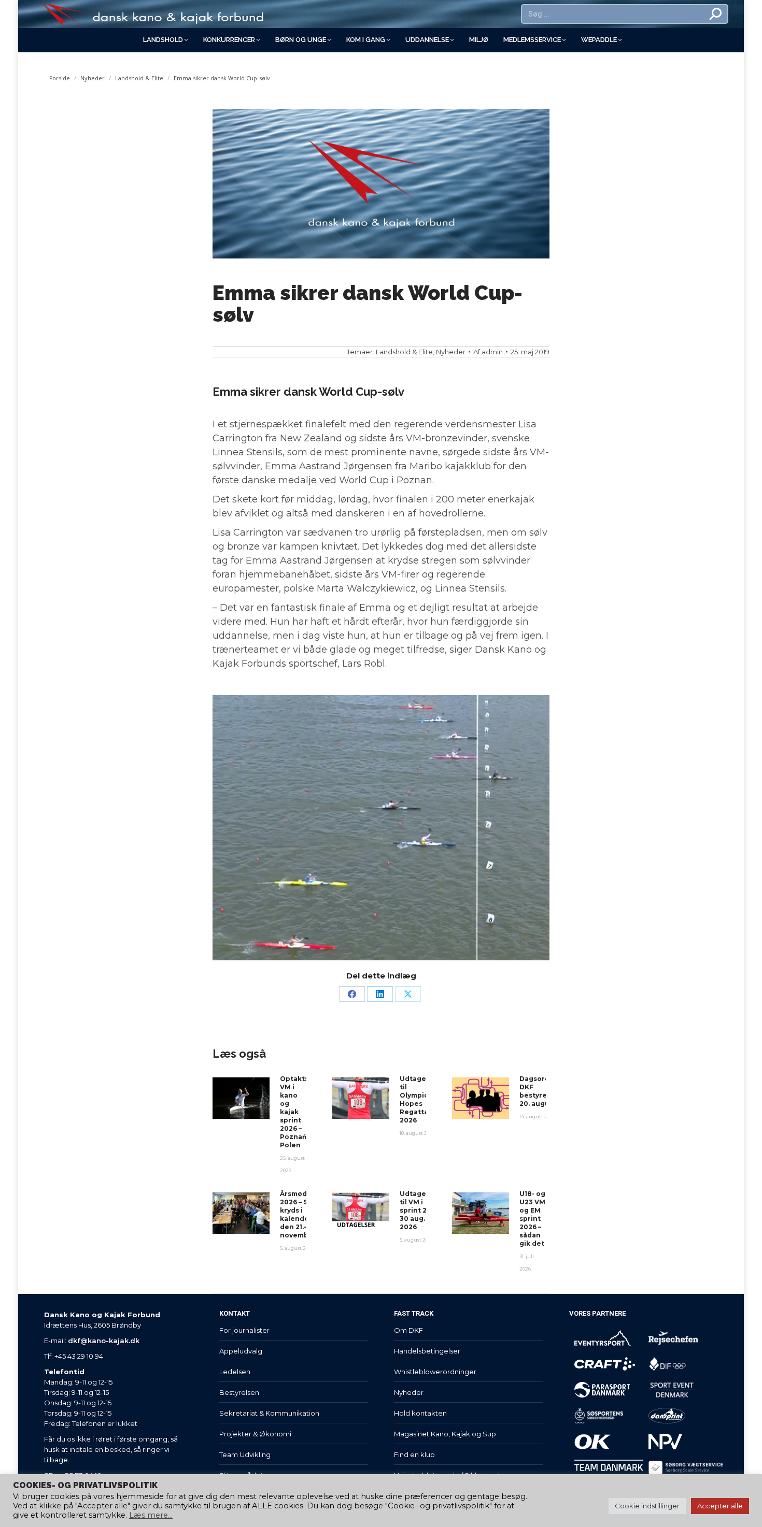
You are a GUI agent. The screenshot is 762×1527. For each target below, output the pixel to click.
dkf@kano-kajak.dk (103, 1340)
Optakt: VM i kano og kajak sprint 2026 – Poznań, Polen (294, 1112)
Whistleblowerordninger (435, 1371)
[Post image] (241, 1098)
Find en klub (414, 1454)
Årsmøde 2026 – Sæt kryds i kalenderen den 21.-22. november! (300, 1214)
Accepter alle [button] (720, 1506)
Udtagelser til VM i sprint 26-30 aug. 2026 (420, 1210)
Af (488, 352)
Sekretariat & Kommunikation (269, 1413)
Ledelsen (234, 1371)
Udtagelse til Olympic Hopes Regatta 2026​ (418, 1099)
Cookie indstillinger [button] (647, 1506)
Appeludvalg (240, 1351)
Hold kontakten (420, 1413)
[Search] (716, 14)
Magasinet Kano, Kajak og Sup (445, 1434)
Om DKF (408, 1330)
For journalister (244, 1330)
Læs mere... (151, 1515)
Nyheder (450, 352)
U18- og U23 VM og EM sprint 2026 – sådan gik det (532, 1218)
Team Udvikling (245, 1454)
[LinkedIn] (380, 994)
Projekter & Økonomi (255, 1434)
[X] (408, 994)
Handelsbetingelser (427, 1351)
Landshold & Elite (404, 352)
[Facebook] (352, 994)
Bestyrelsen (239, 1392)
